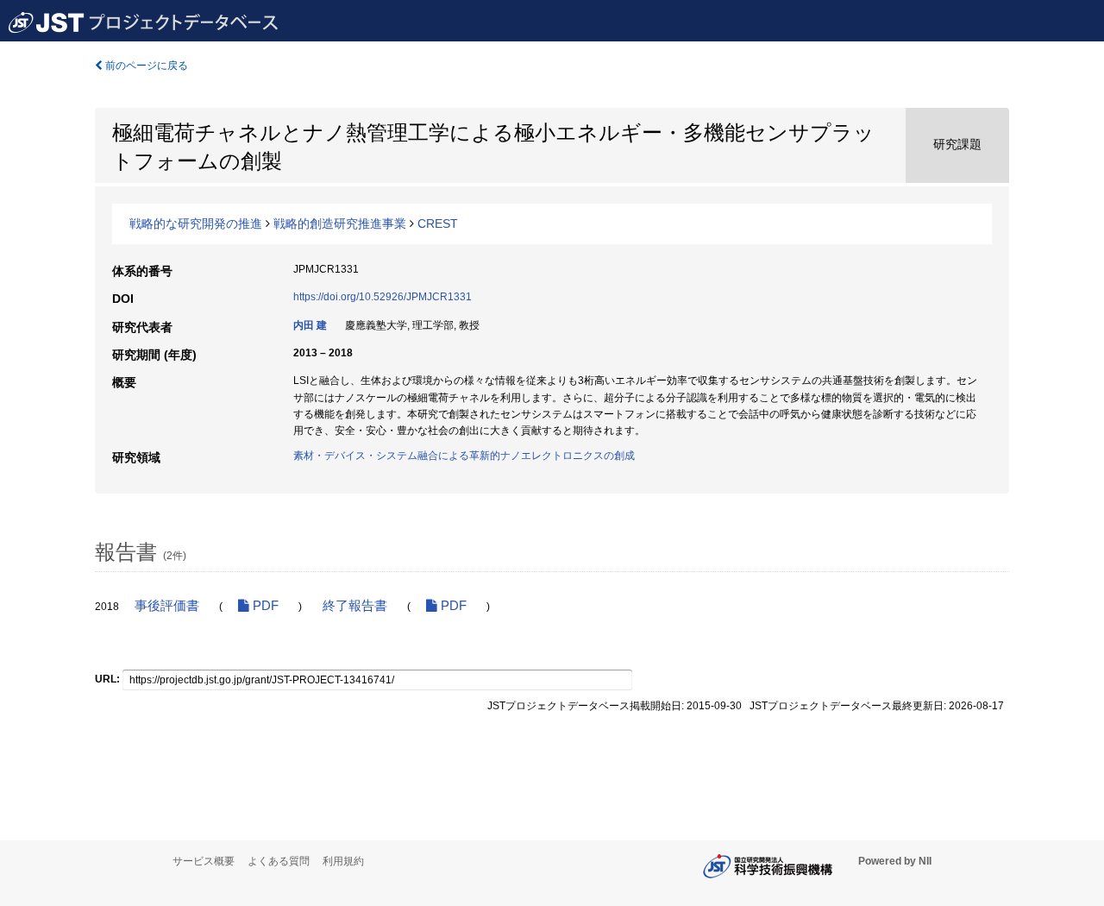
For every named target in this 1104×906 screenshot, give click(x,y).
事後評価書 (167, 606)
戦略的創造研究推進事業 (339, 223)
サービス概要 (203, 861)
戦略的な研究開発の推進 (195, 223)
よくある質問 (279, 861)
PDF (264, 606)
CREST (437, 223)
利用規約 (343, 861)
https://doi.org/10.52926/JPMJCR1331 (382, 297)
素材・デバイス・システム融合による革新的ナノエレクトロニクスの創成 (464, 456)
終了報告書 (355, 606)
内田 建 (310, 325)
